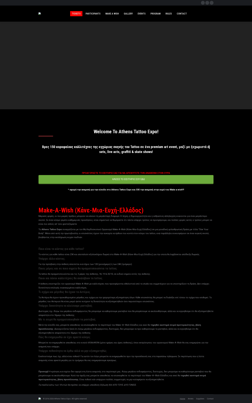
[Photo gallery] (187, 111)
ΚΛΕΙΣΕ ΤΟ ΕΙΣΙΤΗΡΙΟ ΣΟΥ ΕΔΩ (128, 179)
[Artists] (65, 111)
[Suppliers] (126, 111)
